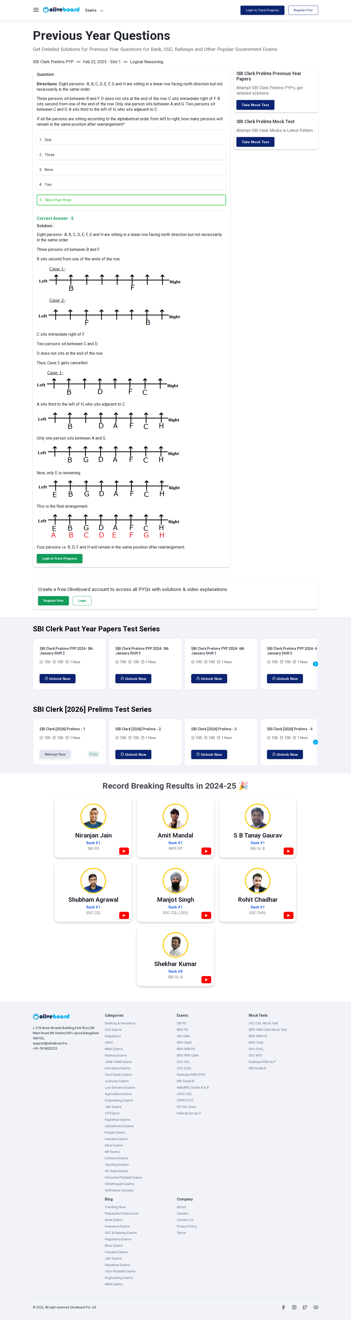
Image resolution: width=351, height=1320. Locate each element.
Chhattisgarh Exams (119, 1184)
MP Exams (112, 1152)
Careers (182, 1213)
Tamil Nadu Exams (118, 1075)
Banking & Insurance (120, 1023)
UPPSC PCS (185, 1100)
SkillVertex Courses (119, 1190)
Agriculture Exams (118, 1094)
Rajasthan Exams (117, 1120)
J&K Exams (113, 1107)
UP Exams (112, 1113)
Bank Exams (114, 1220)
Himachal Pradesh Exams (123, 1177)
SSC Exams (113, 1030)
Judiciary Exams (117, 1081)
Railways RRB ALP (262, 1062)
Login (82, 601)
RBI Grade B (185, 1081)
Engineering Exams (119, 1100)
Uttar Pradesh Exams (120, 1271)
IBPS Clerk (184, 1042)
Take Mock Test (255, 105)
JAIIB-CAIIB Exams (118, 1062)
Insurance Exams (117, 1226)
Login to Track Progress (262, 10)
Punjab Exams (115, 1132)
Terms (181, 1233)
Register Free (303, 10)
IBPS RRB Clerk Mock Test (268, 1030)
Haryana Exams (116, 1139)
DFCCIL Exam (186, 1107)
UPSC (109, 1042)
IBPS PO (182, 1030)
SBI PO (182, 1023)
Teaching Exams (117, 1165)
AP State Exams (116, 1171)
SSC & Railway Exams (121, 1233)
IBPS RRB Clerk (188, 1055)
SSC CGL (183, 1062)
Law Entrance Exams (120, 1087)
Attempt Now (55, 754)
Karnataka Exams (117, 1068)
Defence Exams (116, 1158)
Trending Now (115, 1207)
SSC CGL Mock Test (263, 1023)
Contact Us (185, 1220)
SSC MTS (255, 1055)
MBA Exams (114, 1049)
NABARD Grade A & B (193, 1087)
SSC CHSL (184, 1068)
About (181, 1207)
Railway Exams (116, 1055)
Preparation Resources (121, 1213)
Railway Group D (189, 1113)
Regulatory (113, 1036)
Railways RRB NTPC (191, 1075)
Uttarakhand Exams (119, 1126)
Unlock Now (59, 679)
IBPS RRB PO (186, 1049)
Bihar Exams (114, 1145)
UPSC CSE (184, 1094)
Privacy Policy (187, 1226)
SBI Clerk (183, 1036)
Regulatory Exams (118, 1239)
